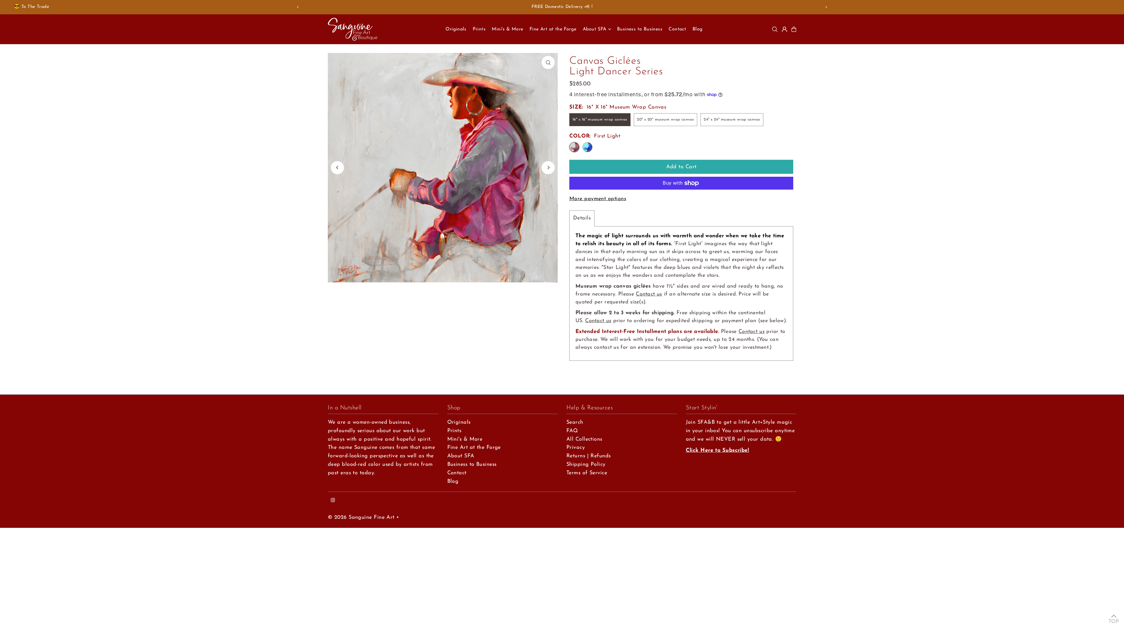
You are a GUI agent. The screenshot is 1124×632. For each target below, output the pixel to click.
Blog (453, 481)
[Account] (784, 29)
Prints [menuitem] (479, 29)
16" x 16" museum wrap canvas (600, 119)
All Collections (584, 439)
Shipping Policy (586, 464)
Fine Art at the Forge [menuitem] (553, 29)
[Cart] (793, 29)
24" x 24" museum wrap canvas (732, 119)
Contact (457, 473)
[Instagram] (333, 501)
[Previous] (298, 7)
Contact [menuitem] (677, 29)
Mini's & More (465, 439)
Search (574, 422)
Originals (459, 422)
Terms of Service (586, 473)
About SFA (460, 456)
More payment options (597, 199)
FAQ (572, 431)
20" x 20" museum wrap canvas (665, 119)
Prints (454, 431)
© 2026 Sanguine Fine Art (361, 517)
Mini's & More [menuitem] (507, 29)
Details (582, 218)
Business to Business (472, 464)
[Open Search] (774, 29)
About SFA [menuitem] (594, 29)
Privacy (575, 447)
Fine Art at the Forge (474, 447)
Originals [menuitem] (456, 29)
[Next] (826, 7)
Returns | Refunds (588, 456)
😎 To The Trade (31, 7)
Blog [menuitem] (698, 29)
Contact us (649, 294)
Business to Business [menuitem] (639, 29)
